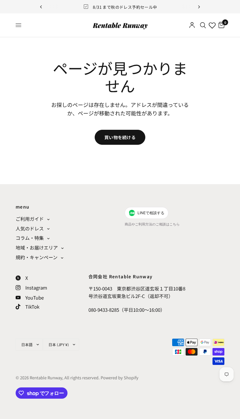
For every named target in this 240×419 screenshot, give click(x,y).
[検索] (203, 25)
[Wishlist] (212, 25)
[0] (220, 25)
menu (23, 206)
